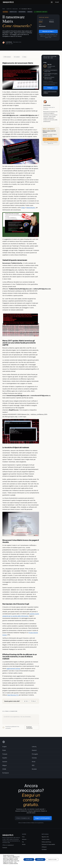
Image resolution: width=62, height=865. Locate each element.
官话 (33, 765)
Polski (4, 750)
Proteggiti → (50, 87)
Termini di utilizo (45, 839)
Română (34, 769)
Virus (23, 836)
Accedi (57, 2)
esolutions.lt (11, 845)
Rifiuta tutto (40, 859)
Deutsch (34, 750)
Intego (23, 207)
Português (35, 754)
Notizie (23, 844)
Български (5, 773)
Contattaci (44, 849)
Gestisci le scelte (52, 859)
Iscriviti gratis (50, 139)
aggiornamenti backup (13, 668)
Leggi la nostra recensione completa (50, 92)
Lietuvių (34, 746)
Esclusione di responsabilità (48, 844)
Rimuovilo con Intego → (48, 31)
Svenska (34, 758)
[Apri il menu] (51, 2)
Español (4, 758)
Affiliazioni (44, 847)
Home (3, 8)
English (4, 746)
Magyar (4, 765)
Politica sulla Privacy (46, 842)
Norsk (33, 761)
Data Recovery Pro (13, 695)
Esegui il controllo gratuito (42, 818)
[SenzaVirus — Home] (8, 2)
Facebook (4, 847)
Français (4, 754)
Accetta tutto (29, 859)
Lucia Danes (9, 42)
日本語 (4, 769)
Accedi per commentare (29, 727)
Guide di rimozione (12, 8)
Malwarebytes (30, 207)
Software (24, 839)
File (23, 842)
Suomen (4, 761)
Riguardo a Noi (45, 836)
